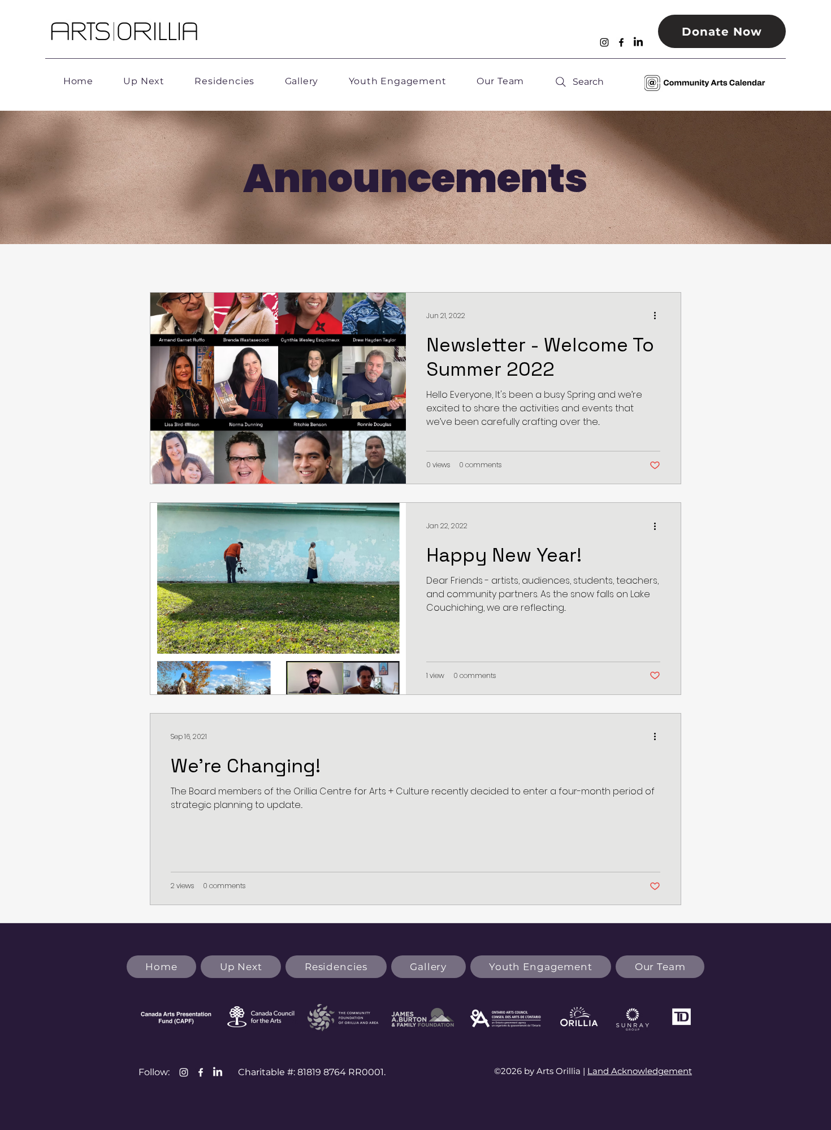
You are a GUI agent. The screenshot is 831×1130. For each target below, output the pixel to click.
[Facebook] (621, 42)
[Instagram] (604, 42)
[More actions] (658, 316)
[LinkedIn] (638, 42)
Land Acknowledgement (639, 1071)
